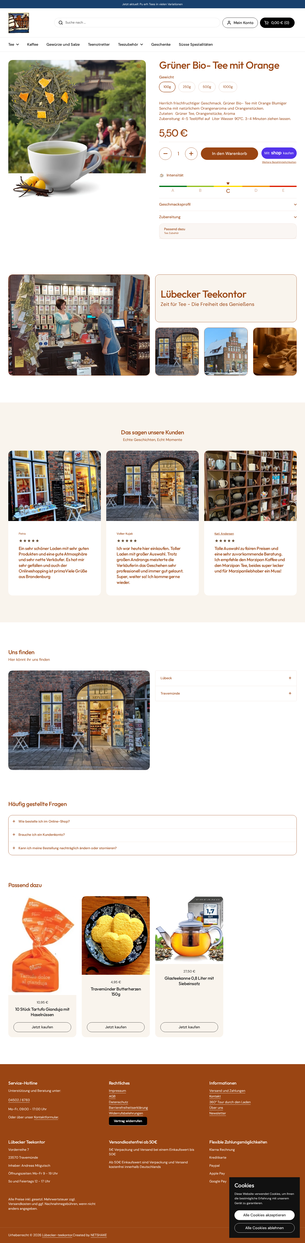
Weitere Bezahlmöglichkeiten (279, 162)
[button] (277, 23)
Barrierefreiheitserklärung (128, 1107)
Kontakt (215, 1096)
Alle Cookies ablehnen (264, 1227)
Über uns (216, 1107)
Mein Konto (244, 22)
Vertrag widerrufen (128, 1121)
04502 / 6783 (19, 1100)
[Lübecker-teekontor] (18, 22)
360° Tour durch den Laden (230, 1102)
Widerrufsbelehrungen (126, 1113)
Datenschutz (118, 1102)
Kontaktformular (46, 1117)
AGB (112, 1096)
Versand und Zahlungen (227, 1091)
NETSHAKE (99, 1235)
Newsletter (217, 1113)
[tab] (225, 678)
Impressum (117, 1091)
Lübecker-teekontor (57, 1235)
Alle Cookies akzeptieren (264, 1215)
